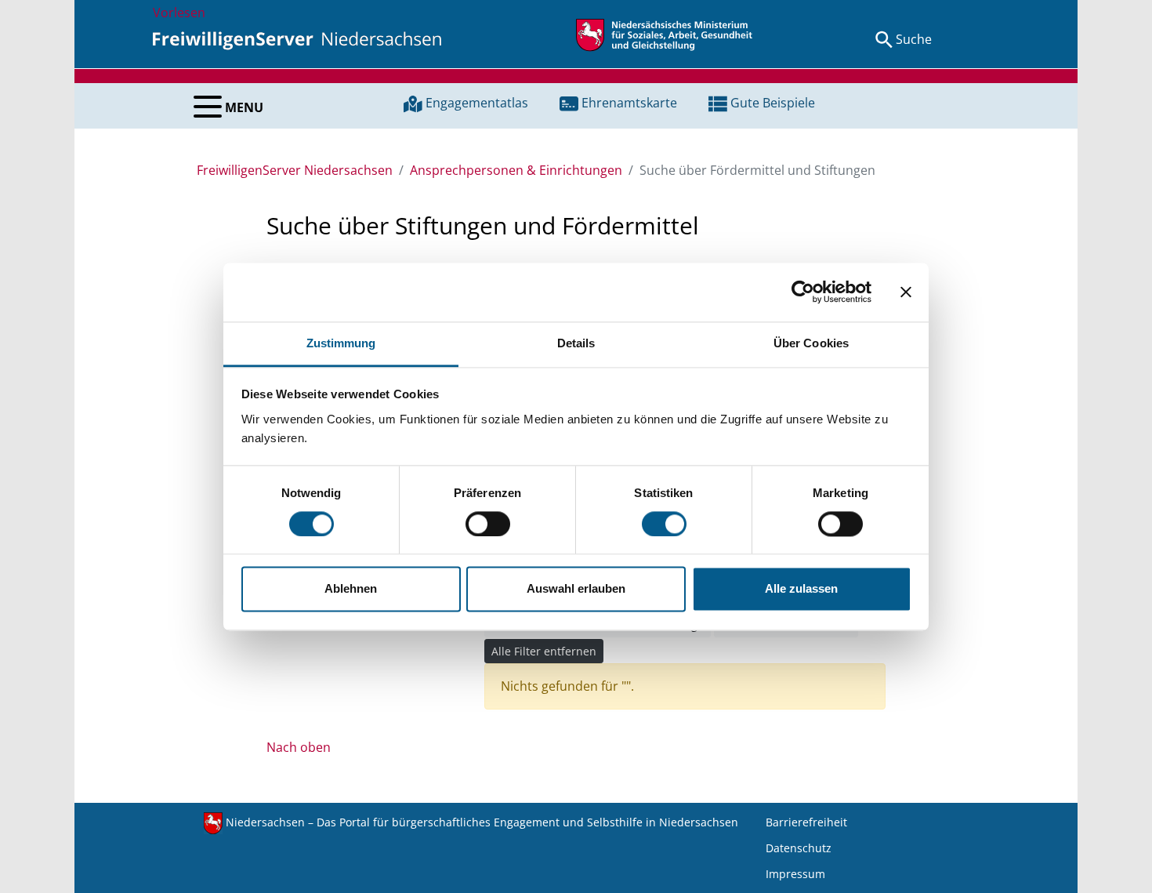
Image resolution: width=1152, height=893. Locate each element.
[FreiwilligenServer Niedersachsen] (297, 39)
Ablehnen (350, 589)
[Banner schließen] (905, 291)
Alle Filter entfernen (543, 651)
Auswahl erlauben (576, 589)
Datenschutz (798, 847)
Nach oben (298, 747)
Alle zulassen (801, 589)
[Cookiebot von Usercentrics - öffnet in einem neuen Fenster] (802, 291)
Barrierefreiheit (806, 822)
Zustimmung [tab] (341, 343)
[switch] (488, 523)
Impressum (795, 873)
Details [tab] (576, 343)
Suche (914, 39)
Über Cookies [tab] (811, 343)
